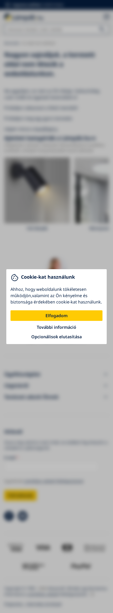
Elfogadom (56, 315)
